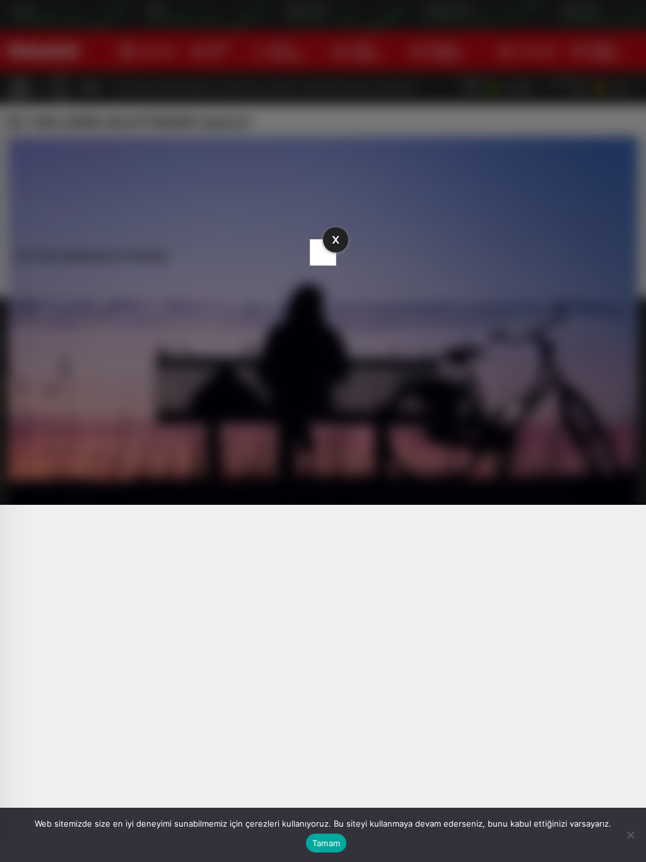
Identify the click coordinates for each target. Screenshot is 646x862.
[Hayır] (630, 835)
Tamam (326, 843)
